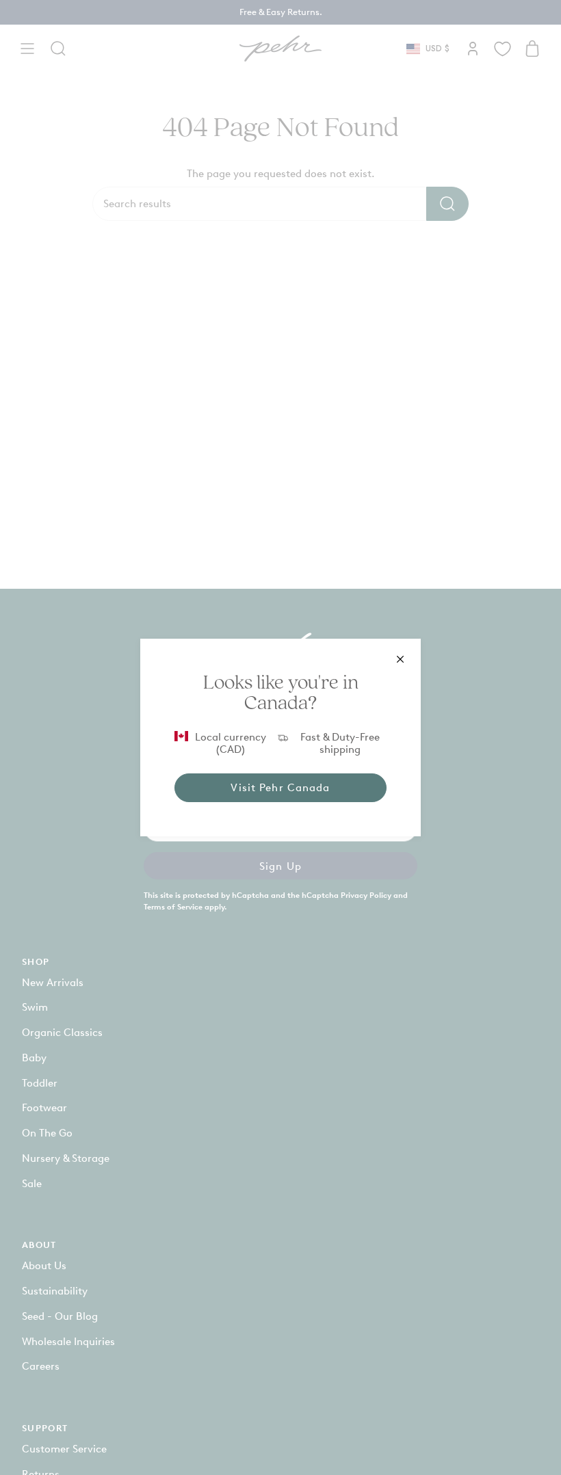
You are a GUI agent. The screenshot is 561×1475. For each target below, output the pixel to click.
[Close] (400, 659)
